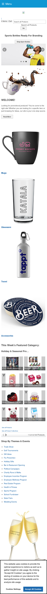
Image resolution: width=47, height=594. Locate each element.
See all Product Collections (10, 431)
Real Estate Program (12, 483)
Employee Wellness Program (15, 479)
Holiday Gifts (9, 461)
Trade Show (8, 446)
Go (24, 28)
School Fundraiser (11, 494)
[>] (6, 434)
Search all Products (29, 25)
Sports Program (10, 490)
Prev (5, 50)
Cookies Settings (13, 589)
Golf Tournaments (11, 450)
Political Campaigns (11, 468)
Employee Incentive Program (15, 476)
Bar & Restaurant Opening (14, 465)
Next (42, 50)
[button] (6, 21)
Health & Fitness (10, 487)
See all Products (7, 427)
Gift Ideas (8, 454)
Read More (7, 117)
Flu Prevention (9, 457)
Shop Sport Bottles (23, 42)
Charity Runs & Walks (12, 472)
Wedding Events (10, 501)
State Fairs (8, 498)
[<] (4, 434)
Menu (8, 4)
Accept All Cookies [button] (33, 589)
